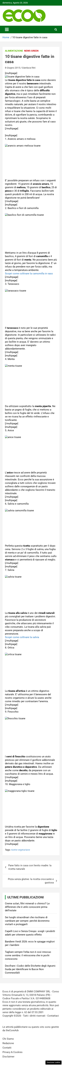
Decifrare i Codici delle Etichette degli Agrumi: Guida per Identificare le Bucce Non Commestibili (30, 969)
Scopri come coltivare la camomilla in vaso (29, 273)
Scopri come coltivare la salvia (22, 637)
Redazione (8, 1043)
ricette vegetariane (20, 849)
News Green (31, 50)
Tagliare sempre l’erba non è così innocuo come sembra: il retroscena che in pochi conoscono (28, 955)
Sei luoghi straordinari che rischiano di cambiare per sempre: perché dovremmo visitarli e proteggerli (27, 921)
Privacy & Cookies (12, 1052)
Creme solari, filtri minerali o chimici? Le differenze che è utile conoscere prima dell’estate (27, 907)
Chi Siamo (8, 1038)
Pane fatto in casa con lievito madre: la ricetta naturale (29, 867)
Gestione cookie (53, 1062)
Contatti (6, 1047)
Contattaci (53, 1015)
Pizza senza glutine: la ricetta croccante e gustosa (31, 881)
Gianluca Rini (28, 67)
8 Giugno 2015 (12, 67)
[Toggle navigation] (6, 29)
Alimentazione (14, 50)
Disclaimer (8, 1056)
